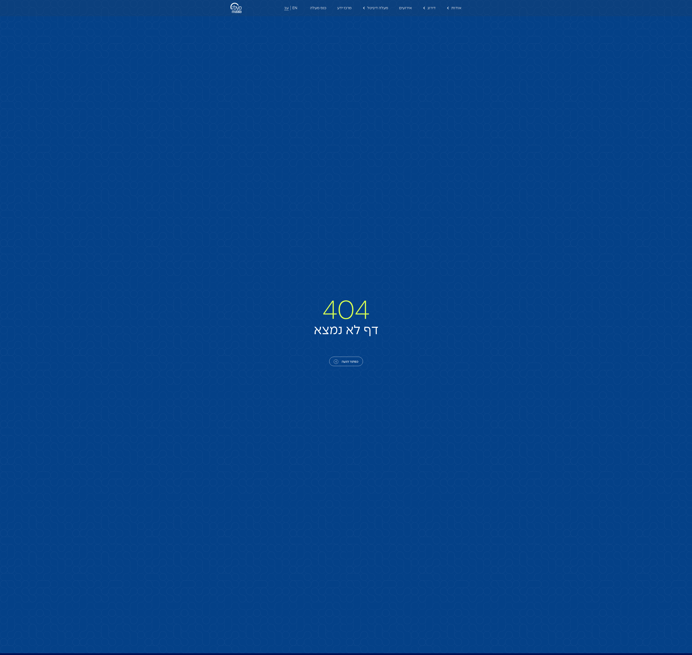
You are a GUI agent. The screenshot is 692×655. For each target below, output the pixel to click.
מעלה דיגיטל (377, 8)
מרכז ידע (344, 8)
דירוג (431, 8)
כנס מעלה (318, 8)
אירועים (405, 8)
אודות (456, 8)
